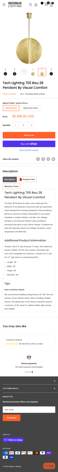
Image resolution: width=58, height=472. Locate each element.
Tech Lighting (9, 94)
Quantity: (7, 125)
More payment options (29, 150)
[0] (46, 4)
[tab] (10, 179)
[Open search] (30, 4)
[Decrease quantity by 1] (15, 125)
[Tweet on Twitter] (48, 159)
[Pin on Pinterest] (43, 159)
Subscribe (11, 418)
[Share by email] (53, 159)
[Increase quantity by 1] (32, 125)
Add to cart (29, 135)
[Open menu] (4, 5)
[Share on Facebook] (38, 159)
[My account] (36, 4)
